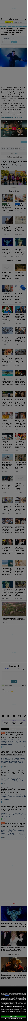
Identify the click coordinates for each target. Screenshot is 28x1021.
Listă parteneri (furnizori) (4, 1013)
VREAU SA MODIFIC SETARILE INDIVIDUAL (13, 1018)
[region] (13, 1003)
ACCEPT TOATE (13, 1016)
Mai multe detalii (7, 995)
